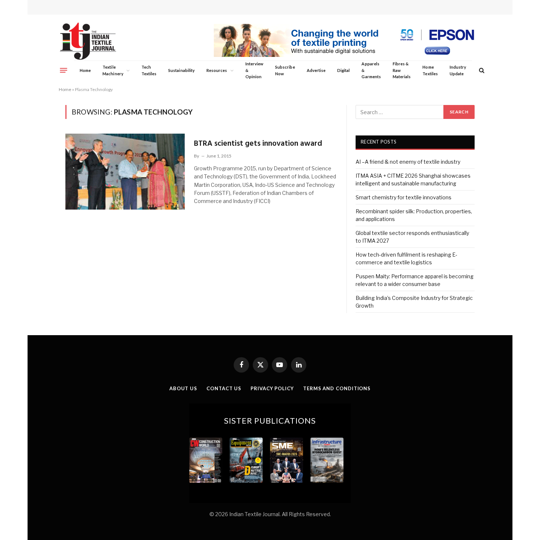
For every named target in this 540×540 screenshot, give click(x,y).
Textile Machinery (112, 70)
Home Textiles (430, 70)
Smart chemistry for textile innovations (403, 197)
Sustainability (181, 70)
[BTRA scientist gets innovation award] (125, 171)
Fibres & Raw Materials (402, 70)
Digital (343, 70)
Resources (216, 70)
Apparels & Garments (371, 70)
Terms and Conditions (337, 388)
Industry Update (458, 70)
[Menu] (63, 70)
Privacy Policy (272, 388)
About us (183, 388)
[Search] (481, 70)
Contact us (223, 388)
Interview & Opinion (254, 70)
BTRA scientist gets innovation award (258, 143)
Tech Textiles (148, 70)
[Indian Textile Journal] (88, 41)
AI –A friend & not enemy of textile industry (408, 162)
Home (85, 70)
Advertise (316, 70)
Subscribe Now (285, 70)
